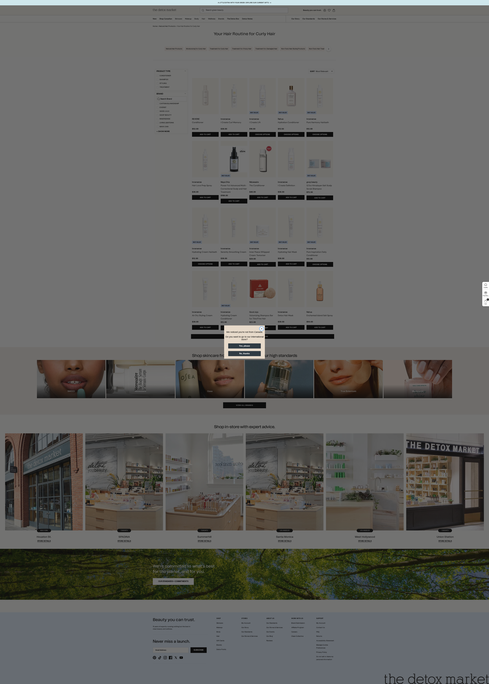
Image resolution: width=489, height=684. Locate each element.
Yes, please (244, 346)
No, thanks (244, 353)
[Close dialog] (261, 328)
